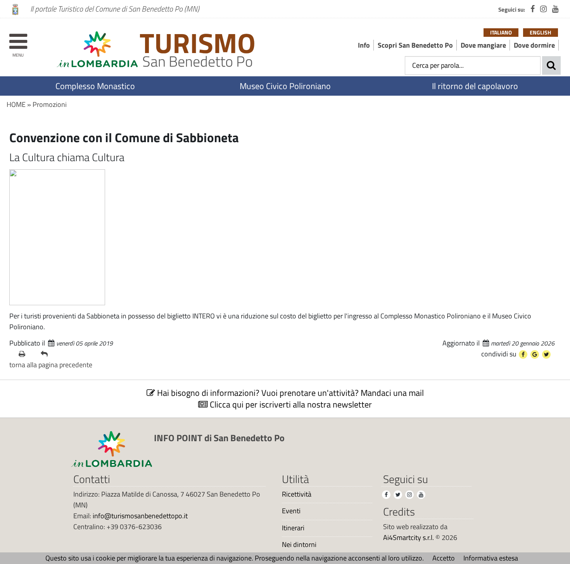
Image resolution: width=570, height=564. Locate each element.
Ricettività (296, 494)
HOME (16, 104)
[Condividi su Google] (534, 354)
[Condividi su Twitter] (546, 354)
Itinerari (293, 528)
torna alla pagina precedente (50, 364)
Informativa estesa (490, 558)
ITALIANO (501, 32)
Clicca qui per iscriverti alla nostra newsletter (290, 404)
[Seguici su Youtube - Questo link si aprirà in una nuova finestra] (555, 9)
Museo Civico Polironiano (285, 86)
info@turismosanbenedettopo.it (140, 516)
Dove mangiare (483, 45)
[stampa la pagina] (27, 354)
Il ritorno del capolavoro (475, 86)
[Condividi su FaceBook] (523, 354)
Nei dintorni (299, 544)
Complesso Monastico (95, 86)
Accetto (443, 558)
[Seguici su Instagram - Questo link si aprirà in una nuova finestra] (543, 9)
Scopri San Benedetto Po (415, 45)
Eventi (291, 511)
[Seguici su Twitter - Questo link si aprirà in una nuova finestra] (398, 494)
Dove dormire (534, 45)
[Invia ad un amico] (49, 354)
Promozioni (50, 104)
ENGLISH (540, 32)
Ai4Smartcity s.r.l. (408, 537)
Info (364, 45)
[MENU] (18, 38)
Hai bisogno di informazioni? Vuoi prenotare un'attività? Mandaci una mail (289, 393)
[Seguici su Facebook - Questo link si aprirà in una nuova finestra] (532, 9)
